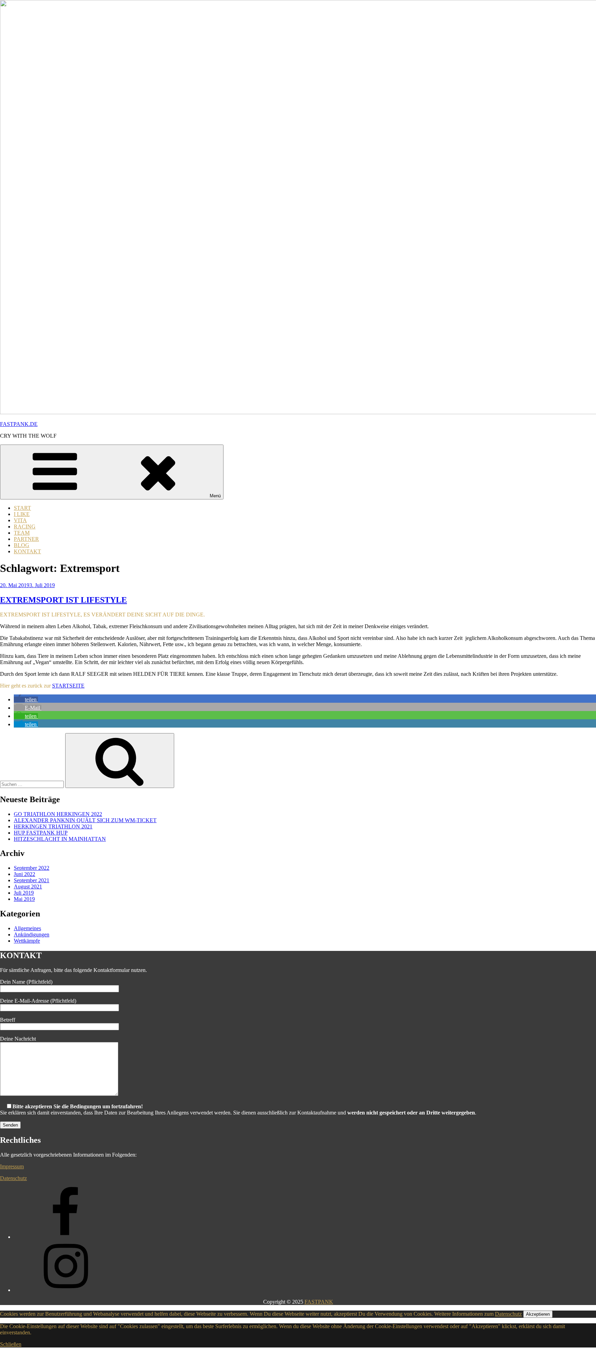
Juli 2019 (24, 893)
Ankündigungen (31, 934)
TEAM (22, 533)
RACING (25, 526)
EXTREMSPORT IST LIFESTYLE (63, 599)
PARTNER (26, 539)
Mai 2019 (24, 899)
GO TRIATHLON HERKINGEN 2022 (58, 814)
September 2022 (31, 868)
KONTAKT (27, 551)
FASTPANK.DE (19, 424)
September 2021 (31, 880)
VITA (20, 520)
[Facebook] (65, 1237)
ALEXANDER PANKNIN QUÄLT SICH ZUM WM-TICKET (85, 820)
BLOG (21, 545)
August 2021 (28, 886)
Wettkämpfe (27, 941)
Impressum (12, 1166)
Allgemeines (27, 928)
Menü (215, 495)
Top (580, 1337)
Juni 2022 (24, 874)
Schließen (10, 1344)
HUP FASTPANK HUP (41, 833)
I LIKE (22, 514)
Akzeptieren (538, 1314)
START (22, 508)
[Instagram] (65, 1290)
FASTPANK (319, 1302)
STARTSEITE (68, 686)
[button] (26, 699)
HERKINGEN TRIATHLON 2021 (53, 826)
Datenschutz (13, 1178)
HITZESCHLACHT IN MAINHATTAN (60, 839)
